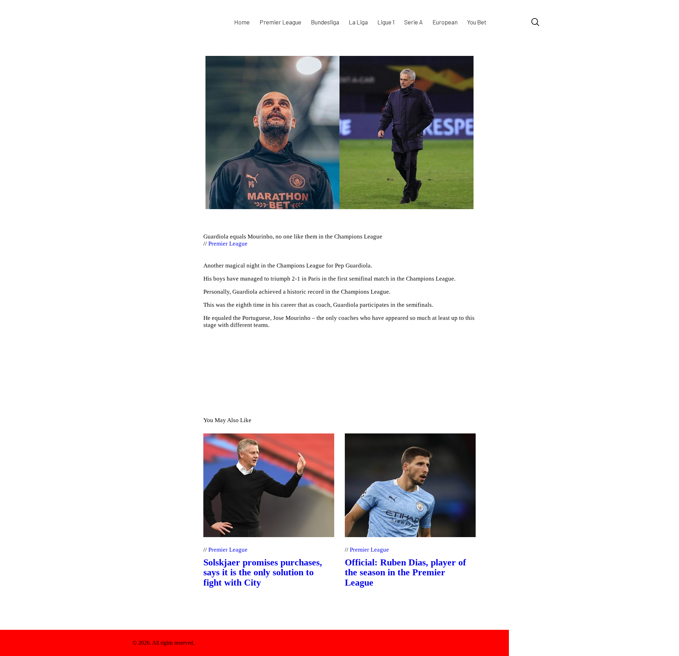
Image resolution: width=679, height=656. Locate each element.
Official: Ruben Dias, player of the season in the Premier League (405, 573)
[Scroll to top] (527, 643)
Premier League (228, 243)
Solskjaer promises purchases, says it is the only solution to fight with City (262, 573)
